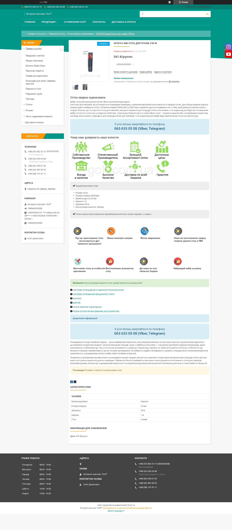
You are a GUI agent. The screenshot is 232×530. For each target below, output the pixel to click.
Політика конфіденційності (140, 508)
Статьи (29, 104)
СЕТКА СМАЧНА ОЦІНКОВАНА (87, 307)
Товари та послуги (36, 34)
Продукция (48, 22)
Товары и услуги (34, 48)
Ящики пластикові (34, 61)
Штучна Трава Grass (35, 66)
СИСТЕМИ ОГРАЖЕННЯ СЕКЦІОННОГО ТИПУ (94, 294)
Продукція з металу (35, 55)
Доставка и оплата (124, 22)
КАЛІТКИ (77, 298)
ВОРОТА (76, 303)
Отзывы (29, 110)
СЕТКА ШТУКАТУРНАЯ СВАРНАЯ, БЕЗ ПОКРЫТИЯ (96, 311)
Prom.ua (131, 505)
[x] (75, 382)
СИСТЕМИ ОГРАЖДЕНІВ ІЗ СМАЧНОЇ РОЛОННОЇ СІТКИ (98, 290)
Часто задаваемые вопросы (39, 116)
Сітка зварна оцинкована (80, 34)
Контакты (99, 22)
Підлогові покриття (35, 71)
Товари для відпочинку (37, 76)
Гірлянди (30, 99)
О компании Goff (75, 22)
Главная (29, 22)
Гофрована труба (34, 94)
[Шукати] (207, 14)
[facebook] (71, 382)
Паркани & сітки (57, 34)
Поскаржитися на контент (114, 508)
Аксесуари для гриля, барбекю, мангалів (41, 82)
